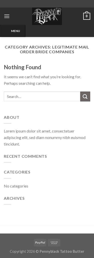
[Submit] (85, 96)
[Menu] (7, 16)
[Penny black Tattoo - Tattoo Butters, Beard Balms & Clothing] (47, 16)
